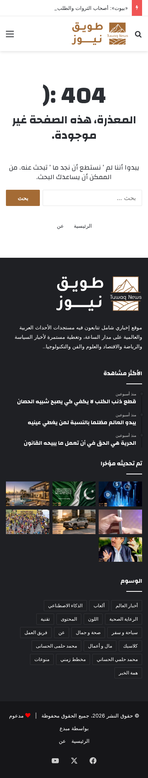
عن (60, 226)
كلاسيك (130, 646)
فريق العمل (35, 632)
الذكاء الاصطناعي (65, 605)
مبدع (65, 728)
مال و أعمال (100, 646)
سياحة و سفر (125, 632)
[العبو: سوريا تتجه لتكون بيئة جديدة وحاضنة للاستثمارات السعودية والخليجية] (120, 549)
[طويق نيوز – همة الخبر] (99, 33)
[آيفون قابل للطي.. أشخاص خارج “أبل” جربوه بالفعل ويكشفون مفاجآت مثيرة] (120, 522)
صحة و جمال (88, 632)
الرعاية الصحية (123, 619)
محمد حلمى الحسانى (56, 646)
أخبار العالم (127, 605)
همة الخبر (128, 673)
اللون (93, 619)
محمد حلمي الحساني (117, 659)
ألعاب (99, 605)
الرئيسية (83, 226)
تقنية (45, 619)
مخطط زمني (73, 659)
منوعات (41, 659)
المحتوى (69, 619)
